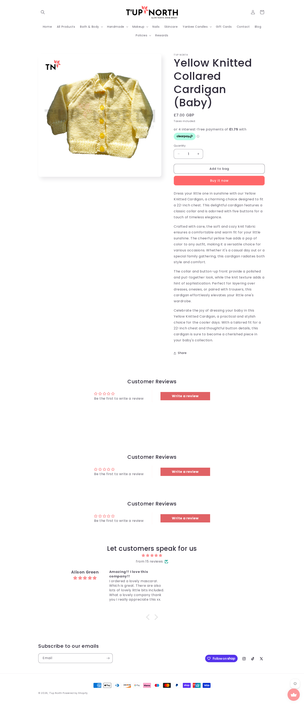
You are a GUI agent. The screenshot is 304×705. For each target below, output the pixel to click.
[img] (152, 555)
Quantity (180, 146)
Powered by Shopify (75, 693)
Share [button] (182, 353)
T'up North (55, 693)
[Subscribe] (108, 658)
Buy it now (219, 180)
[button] (42, 12)
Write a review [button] (185, 396)
